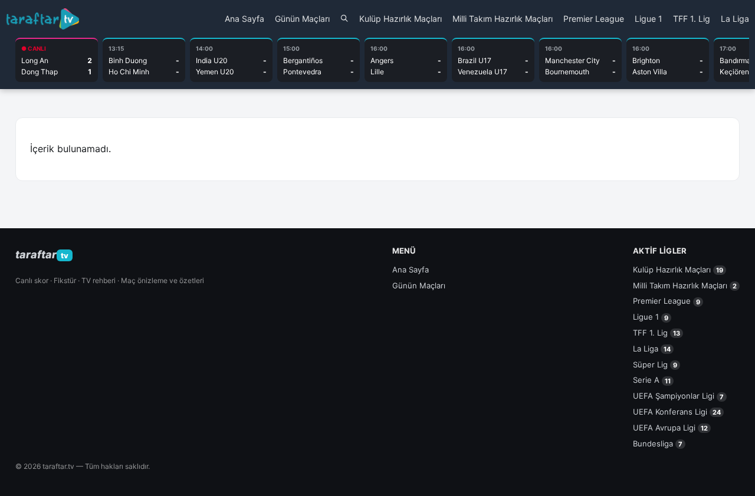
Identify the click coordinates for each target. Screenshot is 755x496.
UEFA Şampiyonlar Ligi (678, 395)
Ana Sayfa (244, 19)
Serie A (652, 380)
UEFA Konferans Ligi (677, 411)
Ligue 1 (648, 19)
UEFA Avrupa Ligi (670, 427)
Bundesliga (657, 443)
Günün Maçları (302, 19)
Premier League (593, 19)
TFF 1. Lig (691, 19)
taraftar (41, 254)
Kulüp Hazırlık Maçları (400, 19)
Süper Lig (655, 364)
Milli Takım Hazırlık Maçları (502, 19)
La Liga (735, 19)
